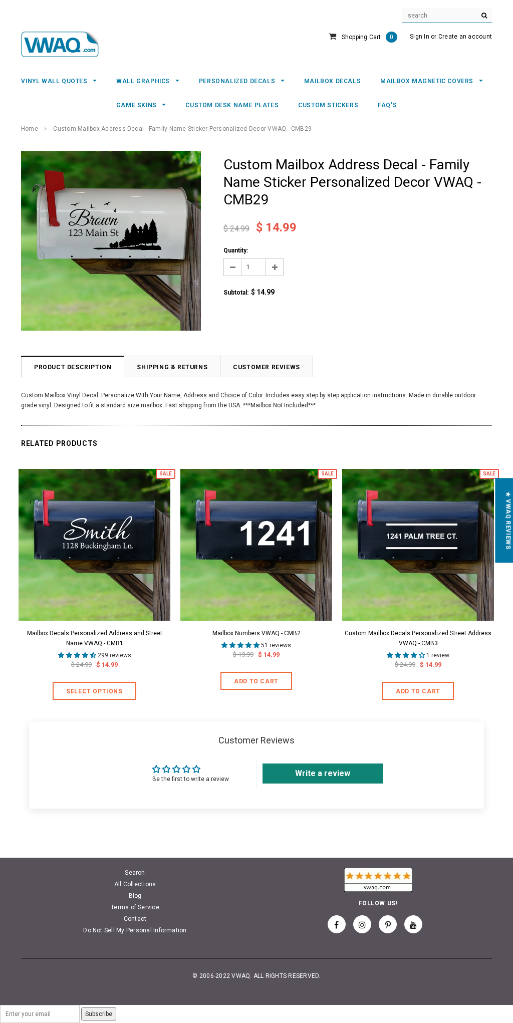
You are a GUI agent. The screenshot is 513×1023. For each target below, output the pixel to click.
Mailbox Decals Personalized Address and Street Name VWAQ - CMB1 (94, 638)
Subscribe (98, 1013)
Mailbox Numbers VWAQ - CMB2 (256, 633)
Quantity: (235, 250)
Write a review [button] (322, 773)
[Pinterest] (388, 924)
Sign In (419, 36)
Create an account (465, 36)
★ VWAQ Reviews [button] (507, 520)
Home (29, 128)
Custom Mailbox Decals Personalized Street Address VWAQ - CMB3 (418, 638)
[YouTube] (413, 924)
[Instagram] (362, 924)
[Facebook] (337, 924)
